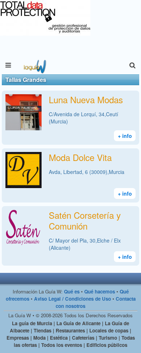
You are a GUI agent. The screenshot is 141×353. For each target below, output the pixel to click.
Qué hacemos (99, 291)
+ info (125, 135)
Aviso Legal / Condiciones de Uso (72, 298)
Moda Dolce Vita (80, 157)
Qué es (72, 291)
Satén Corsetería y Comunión (85, 220)
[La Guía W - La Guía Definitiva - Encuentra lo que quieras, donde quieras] (34, 65)
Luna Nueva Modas (86, 99)
